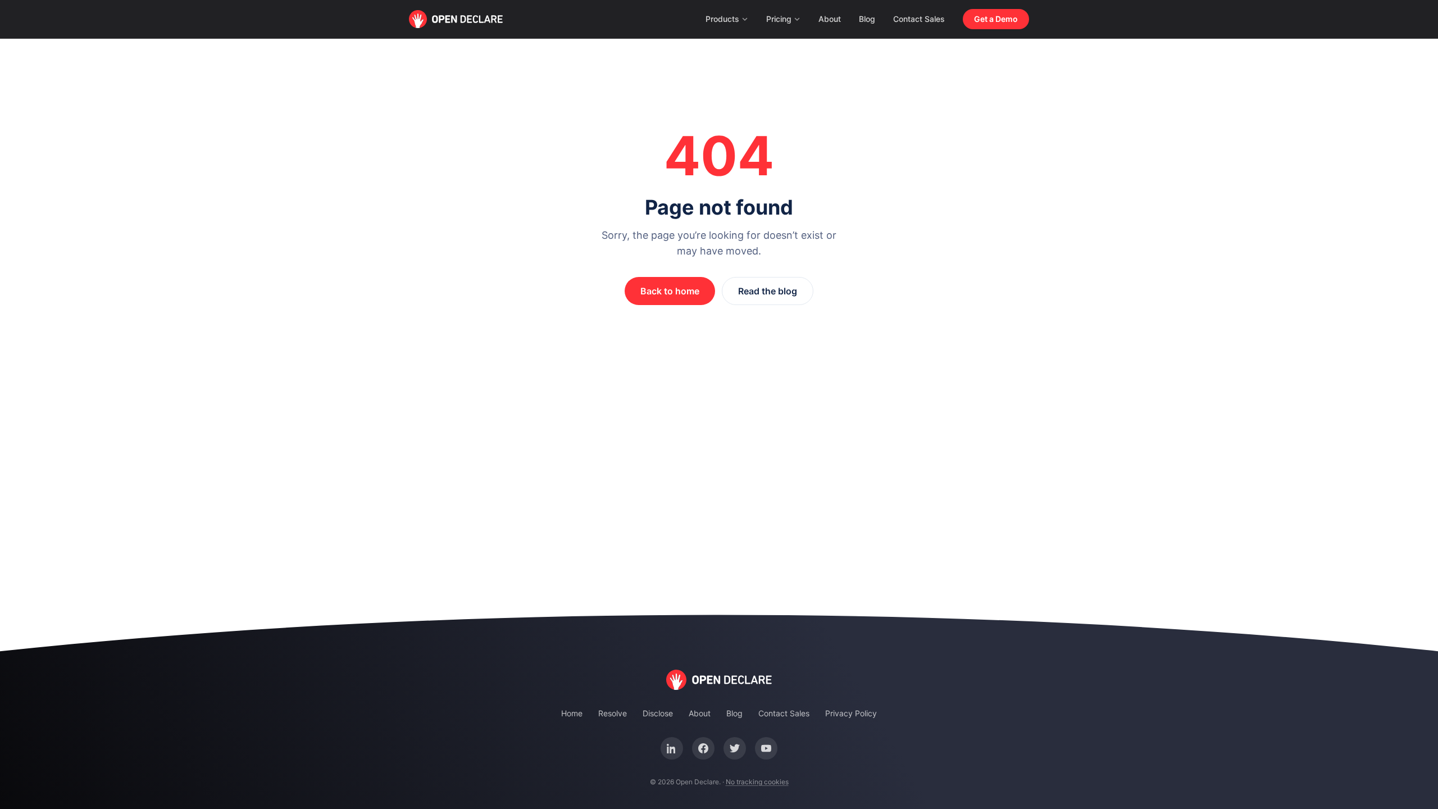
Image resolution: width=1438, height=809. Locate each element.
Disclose (658, 713)
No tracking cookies (757, 782)
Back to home (669, 291)
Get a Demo (996, 19)
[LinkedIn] (672, 748)
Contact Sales (919, 19)
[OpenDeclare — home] (456, 19)
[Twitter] (734, 748)
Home (572, 713)
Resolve (612, 713)
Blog (867, 19)
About (829, 19)
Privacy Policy (851, 713)
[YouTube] (766, 748)
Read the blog (767, 291)
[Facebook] (703, 748)
